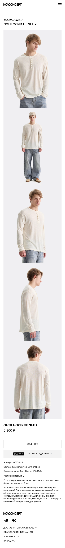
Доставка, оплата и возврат (20, 528)
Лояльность (11, 536)
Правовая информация (18, 532)
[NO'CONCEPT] (12, 5)
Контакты (9, 541)
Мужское (12, 20)
